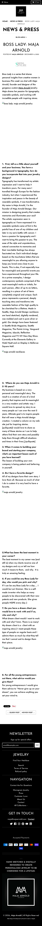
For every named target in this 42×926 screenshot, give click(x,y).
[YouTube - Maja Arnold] (27, 823)
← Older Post (13, 712)
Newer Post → (28, 712)
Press (21, 793)
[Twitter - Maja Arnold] (11, 823)
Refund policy (21, 771)
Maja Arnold (24, 87)
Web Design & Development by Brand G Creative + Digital (21, 918)
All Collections (20, 805)
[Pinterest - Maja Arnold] (23, 823)
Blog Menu (20, 37)
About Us (21, 799)
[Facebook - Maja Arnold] (15, 823)
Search (21, 765)
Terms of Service (21, 768)
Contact (21, 802)
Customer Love (21, 796)
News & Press (16, 21)
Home (5, 21)
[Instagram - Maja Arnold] (19, 823)
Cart (37, 2)
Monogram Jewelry (21, 790)
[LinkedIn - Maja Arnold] (30, 823)
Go (37, 745)
